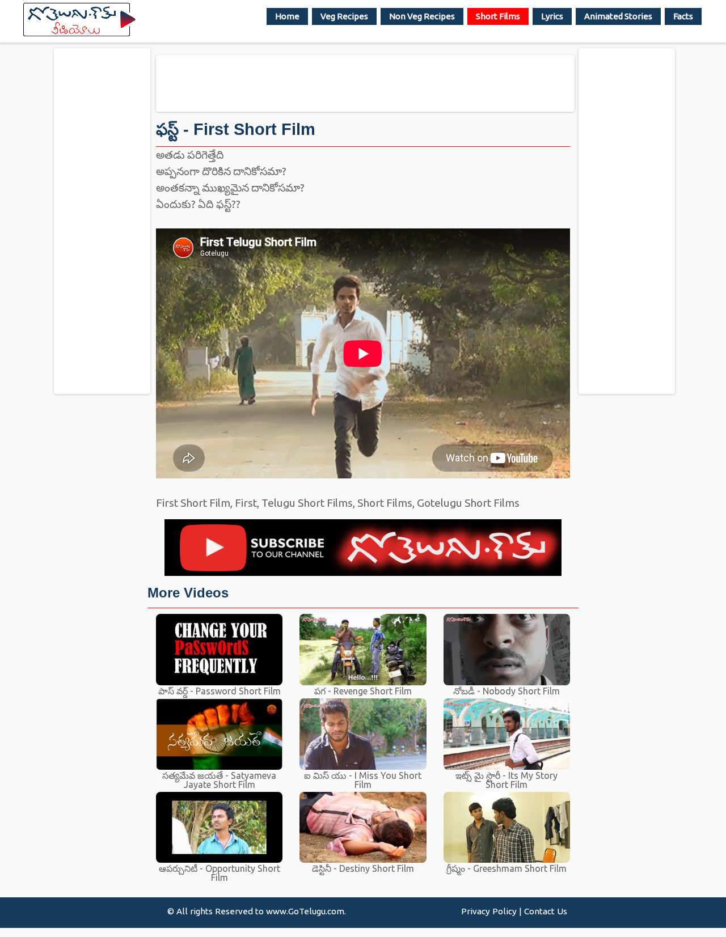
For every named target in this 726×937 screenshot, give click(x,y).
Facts (683, 16)
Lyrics (552, 16)
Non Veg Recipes (422, 16)
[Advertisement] (102, 220)
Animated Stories (618, 16)
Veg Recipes (344, 16)
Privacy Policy (489, 911)
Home (287, 16)
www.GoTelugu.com (305, 911)
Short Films (498, 16)
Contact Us (545, 911)
